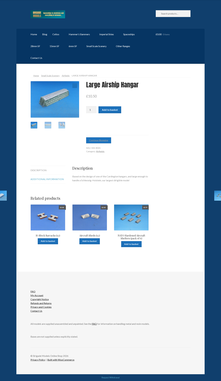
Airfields (66, 75)
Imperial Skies (106, 34)
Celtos (55, 34)
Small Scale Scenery (96, 46)
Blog (44, 34)
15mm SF (54, 46)
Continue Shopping (98, 140)
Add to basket (110, 109)
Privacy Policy (38, 359)
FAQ (33, 291)
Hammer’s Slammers (79, 34)
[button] (74, 85)
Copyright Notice (40, 299)
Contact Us (36, 57)
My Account (37, 295)
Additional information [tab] (47, 179)
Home (34, 34)
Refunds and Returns (41, 303)
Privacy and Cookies (41, 306)
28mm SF (35, 46)
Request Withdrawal (111, 377)
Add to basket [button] (48, 241)
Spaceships (129, 34)
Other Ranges (123, 46)
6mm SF (73, 46)
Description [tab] (39, 170)
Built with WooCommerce (60, 359)
